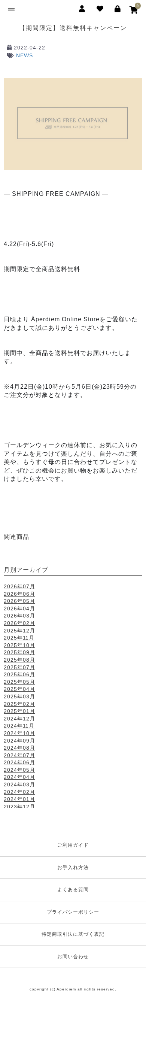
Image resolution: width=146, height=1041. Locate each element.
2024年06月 (19, 762)
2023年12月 (19, 807)
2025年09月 (19, 652)
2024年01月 (19, 799)
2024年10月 (19, 733)
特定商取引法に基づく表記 (73, 934)
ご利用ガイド (73, 845)
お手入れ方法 (73, 867)
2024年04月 (19, 777)
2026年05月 (19, 601)
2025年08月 (19, 660)
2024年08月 (19, 748)
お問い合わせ (73, 956)
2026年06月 (19, 594)
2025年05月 (19, 682)
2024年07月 (19, 755)
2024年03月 (19, 784)
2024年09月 (19, 741)
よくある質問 (73, 889)
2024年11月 (19, 726)
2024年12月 (19, 719)
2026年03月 (19, 616)
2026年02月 (19, 623)
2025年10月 (19, 645)
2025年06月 (19, 674)
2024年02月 (19, 792)
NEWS (24, 55)
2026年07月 (19, 586)
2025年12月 (19, 631)
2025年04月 (19, 689)
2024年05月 (19, 770)
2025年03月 (19, 696)
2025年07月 (19, 667)
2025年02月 (19, 704)
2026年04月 (19, 608)
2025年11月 (19, 638)
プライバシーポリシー (73, 912)
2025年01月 (19, 711)
